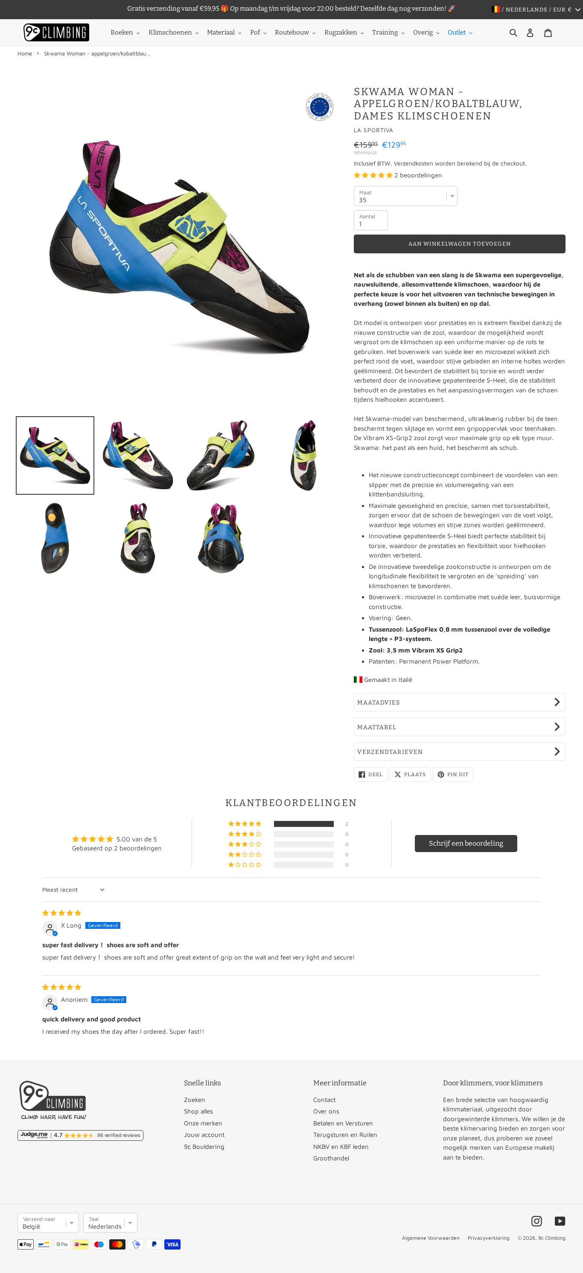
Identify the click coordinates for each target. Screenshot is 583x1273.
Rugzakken (340, 32)
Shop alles (198, 1111)
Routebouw (292, 32)
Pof (255, 32)
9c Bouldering (204, 1146)
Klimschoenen (170, 32)
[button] (374, 175)
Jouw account (204, 1134)
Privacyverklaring (489, 1238)
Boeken (122, 32)
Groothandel (331, 1158)
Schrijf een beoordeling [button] (466, 843)
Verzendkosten (413, 163)
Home (24, 53)
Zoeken (194, 1099)
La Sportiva (374, 130)
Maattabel (376, 727)
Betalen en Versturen (343, 1123)
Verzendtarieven (390, 752)
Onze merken (203, 1123)
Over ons (326, 1111)
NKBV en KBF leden (341, 1146)
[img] (61, 912)
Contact (324, 1099)
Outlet (457, 32)
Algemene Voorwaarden (431, 1238)
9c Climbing (552, 1238)
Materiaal (221, 32)
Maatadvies (378, 702)
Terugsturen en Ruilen (345, 1134)
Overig (423, 32)
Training (385, 32)
